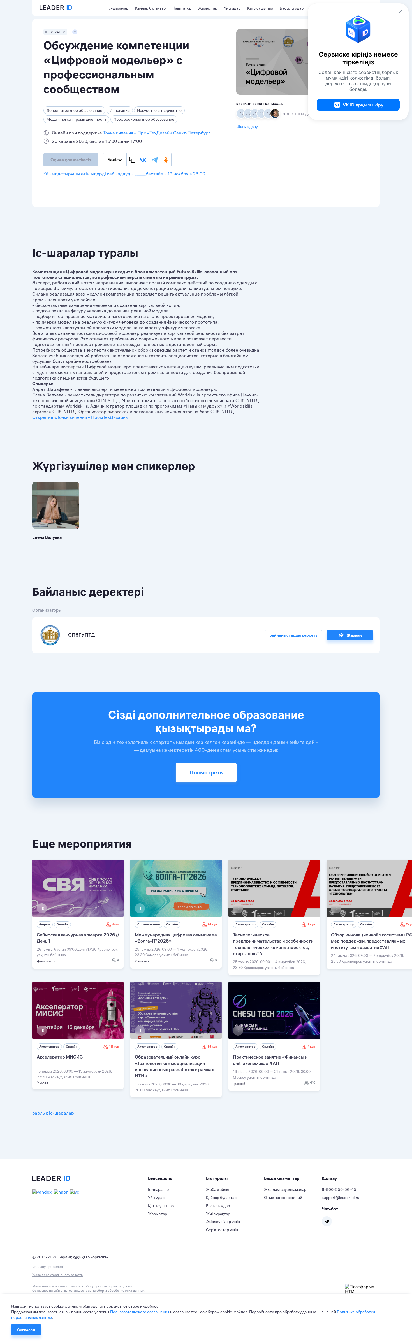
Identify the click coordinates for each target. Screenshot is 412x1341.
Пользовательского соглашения (139, 1311)
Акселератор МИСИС (60, 1057)
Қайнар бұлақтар (150, 8)
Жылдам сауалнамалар (285, 1189)
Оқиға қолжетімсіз (70, 160)
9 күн (311, 924)
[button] (177, 1178)
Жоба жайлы (217, 1189)
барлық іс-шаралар (53, 1113)
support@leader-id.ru (340, 1197)
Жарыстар (207, 8)
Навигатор (181, 8)
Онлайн (62, 924)
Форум (44, 924)
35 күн (212, 1046)
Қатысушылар (260, 8)
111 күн (114, 1046)
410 (312, 1082)
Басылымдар (292, 8)
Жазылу (354, 635)
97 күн (212, 924)
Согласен (26, 1329)
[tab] (177, 1178)
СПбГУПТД (81, 635)
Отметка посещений (283, 1197)
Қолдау (329, 1178)
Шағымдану (247, 126)
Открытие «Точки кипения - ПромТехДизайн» (80, 417)
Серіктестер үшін (222, 1229)
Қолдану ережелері (48, 1267)
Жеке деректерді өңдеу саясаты (57, 1275)
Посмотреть (206, 772)
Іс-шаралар (118, 8)
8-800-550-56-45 (339, 1189)
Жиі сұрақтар (218, 1213)
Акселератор (245, 924)
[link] (78, 914)
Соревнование (148, 924)
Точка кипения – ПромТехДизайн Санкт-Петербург (156, 133)
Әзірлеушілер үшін (223, 1221)
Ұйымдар (232, 8)
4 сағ (115, 924)
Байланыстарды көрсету (293, 635)
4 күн (311, 1046)
